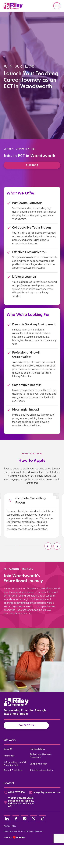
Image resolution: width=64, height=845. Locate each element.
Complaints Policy (38, 764)
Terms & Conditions (13, 770)
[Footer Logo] (16, 701)
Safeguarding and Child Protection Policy (15, 763)
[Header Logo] (13, 5)
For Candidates (37, 749)
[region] (31, 520)
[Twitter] (33, 818)
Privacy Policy (10, 826)
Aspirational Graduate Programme (41, 755)
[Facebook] (16, 818)
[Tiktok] (42, 818)
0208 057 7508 (16, 792)
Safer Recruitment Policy (41, 770)
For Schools (9, 756)
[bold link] (15, 837)
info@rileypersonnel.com (47, 792)
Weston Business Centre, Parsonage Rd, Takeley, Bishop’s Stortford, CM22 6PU (21, 802)
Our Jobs (32, 165)
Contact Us (26, 725)
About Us (8, 749)
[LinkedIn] (7, 818)
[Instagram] (24, 818)
